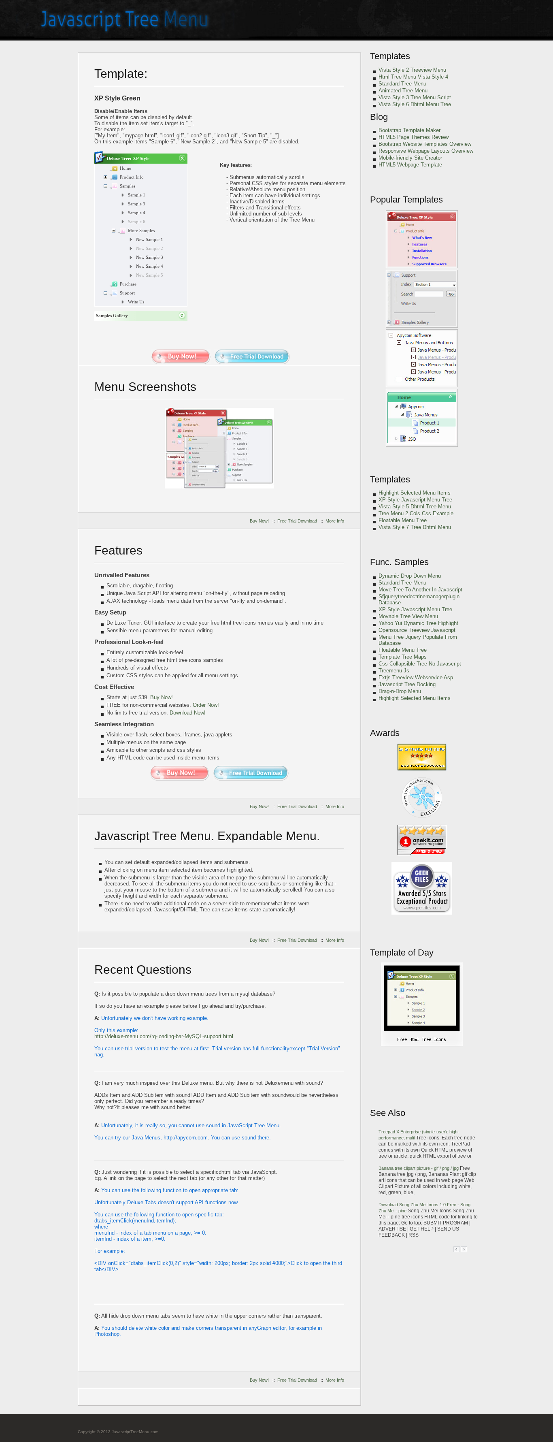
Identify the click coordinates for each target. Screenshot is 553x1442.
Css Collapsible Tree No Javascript (420, 664)
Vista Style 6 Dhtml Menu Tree (415, 104)
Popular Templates (406, 199)
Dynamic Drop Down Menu (410, 576)
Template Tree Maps (403, 657)
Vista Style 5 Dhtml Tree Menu (415, 506)
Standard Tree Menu (402, 84)
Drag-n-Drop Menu (400, 691)
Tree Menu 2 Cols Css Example (416, 513)
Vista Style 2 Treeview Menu (412, 70)
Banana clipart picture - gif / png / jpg (419, 1168)
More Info (334, 520)
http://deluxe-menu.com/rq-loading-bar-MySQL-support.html (163, 1036)
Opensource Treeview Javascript (417, 630)
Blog (379, 117)
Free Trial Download (297, 520)
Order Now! (206, 705)
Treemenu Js (394, 671)
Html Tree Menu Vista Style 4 (413, 77)
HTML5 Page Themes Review (414, 137)
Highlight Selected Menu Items (415, 493)
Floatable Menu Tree (403, 520)
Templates (390, 56)
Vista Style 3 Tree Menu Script (415, 97)
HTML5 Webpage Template (410, 165)
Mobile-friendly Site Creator (410, 158)
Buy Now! (259, 520)
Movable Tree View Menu (408, 616)
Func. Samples (399, 562)
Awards (385, 733)
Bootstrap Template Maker (409, 130)
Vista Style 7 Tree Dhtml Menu (415, 527)
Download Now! (188, 713)
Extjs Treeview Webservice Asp (416, 677)
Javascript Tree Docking (407, 684)
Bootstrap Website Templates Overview (425, 144)
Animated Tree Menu (403, 90)
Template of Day (402, 952)
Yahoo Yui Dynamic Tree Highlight (418, 623)
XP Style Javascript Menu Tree (415, 500)
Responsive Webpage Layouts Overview (426, 151)
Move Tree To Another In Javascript (420, 590)
